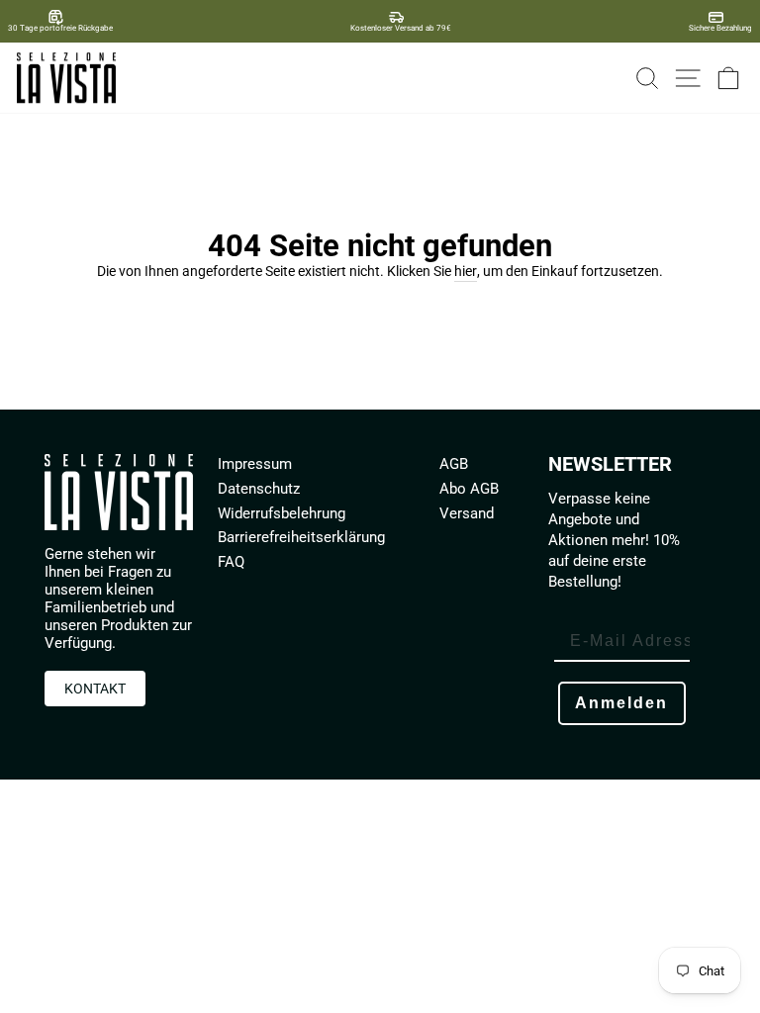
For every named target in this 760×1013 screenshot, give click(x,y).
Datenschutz (259, 489)
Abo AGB (469, 489)
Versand (466, 513)
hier (465, 271)
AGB (453, 464)
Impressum (255, 464)
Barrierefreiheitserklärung (301, 537)
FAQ (231, 562)
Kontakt (95, 688)
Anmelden (621, 702)
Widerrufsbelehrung (281, 513)
